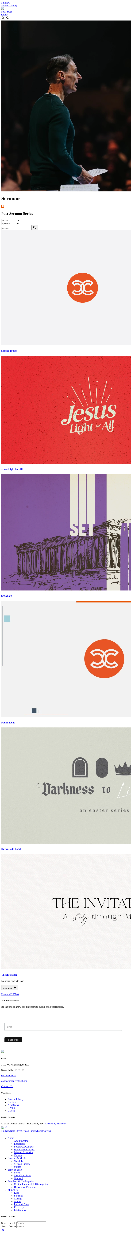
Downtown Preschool (25, 1187)
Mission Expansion (23, 1152)
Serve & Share (15, 1169)
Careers (11, 1110)
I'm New (5, 2)
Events (40, 1131)
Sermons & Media (17, 1158)
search (3, 18)
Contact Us (7, 1086)
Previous (5, 994)
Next (16, 994)
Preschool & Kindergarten (21, 1181)
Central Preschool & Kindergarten (31, 1184)
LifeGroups (20, 1210)
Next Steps (6, 11)
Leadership (19, 1143)
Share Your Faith (22, 1175)
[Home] (2, 8)
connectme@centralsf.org (14, 1081)
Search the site (8, 1223)
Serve (17, 1172)
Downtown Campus (24, 1149)
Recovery (19, 1207)
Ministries (13, 1190)
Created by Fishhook (55, 1123)
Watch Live (20, 1161)
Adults (17, 1201)
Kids (16, 1192)
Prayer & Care (21, 1204)
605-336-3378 (8, 1075)
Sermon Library (9, 5)
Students (18, 1195)
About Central (21, 1140)
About (11, 1138)
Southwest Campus (24, 1146)
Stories (17, 1166)
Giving (4, 14)
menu (12, 18)
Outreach (18, 1178)
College (18, 1198)
